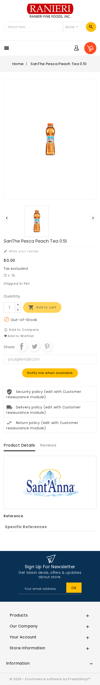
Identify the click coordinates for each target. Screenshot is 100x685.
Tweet (34, 346)
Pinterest (47, 346)
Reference (13, 516)
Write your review (21, 251)
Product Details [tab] (19, 445)
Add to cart (42, 307)
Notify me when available (50, 373)
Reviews (48, 445)
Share (21, 346)
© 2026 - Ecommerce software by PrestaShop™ (50, 679)
